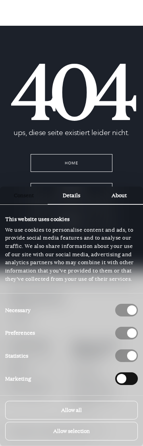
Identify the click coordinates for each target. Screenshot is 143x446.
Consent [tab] (24, 195)
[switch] (126, 333)
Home (72, 163)
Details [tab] (71, 195)
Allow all (71, 410)
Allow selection (71, 431)
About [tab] (119, 195)
